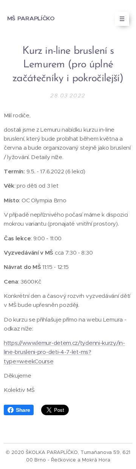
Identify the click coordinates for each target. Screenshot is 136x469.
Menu (122, 19)
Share (23, 410)
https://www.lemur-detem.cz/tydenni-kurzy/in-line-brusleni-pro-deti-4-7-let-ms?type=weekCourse (64, 352)
